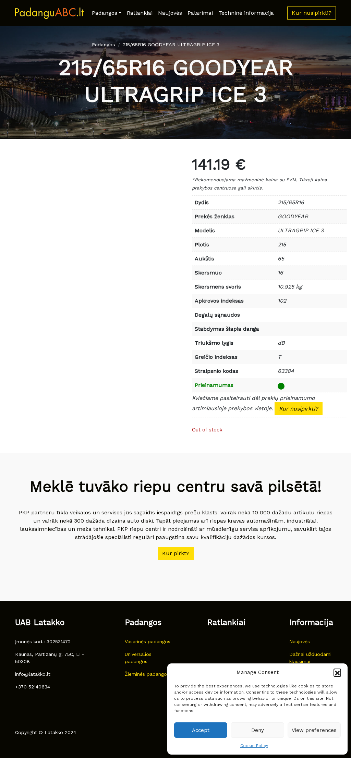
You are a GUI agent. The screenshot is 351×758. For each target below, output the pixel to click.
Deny (257, 730)
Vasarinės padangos (147, 641)
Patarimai (200, 13)
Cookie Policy (254, 745)
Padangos (104, 13)
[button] (337, 672)
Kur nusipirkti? (298, 408)
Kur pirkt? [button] (175, 553)
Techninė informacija (246, 13)
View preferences (314, 730)
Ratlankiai (140, 13)
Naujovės (170, 13)
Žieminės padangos (147, 674)
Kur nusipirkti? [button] (311, 13)
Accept (200, 730)
